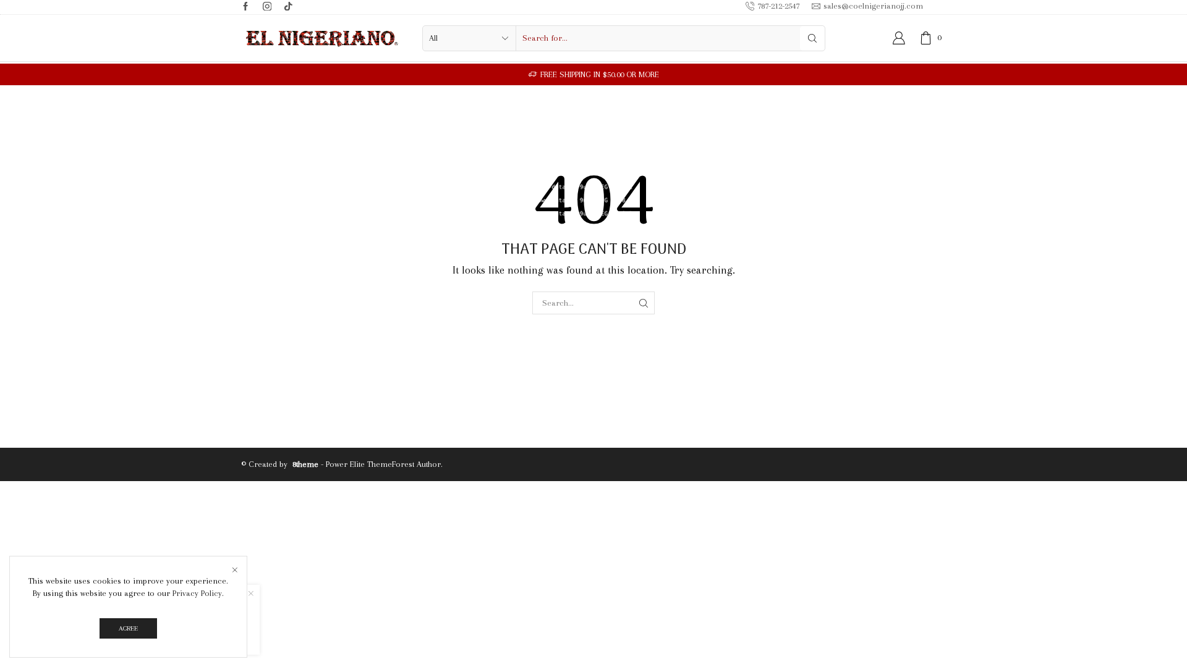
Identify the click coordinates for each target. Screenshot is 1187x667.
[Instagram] (267, 7)
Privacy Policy (197, 593)
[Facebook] (245, 7)
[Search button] (812, 38)
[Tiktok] (288, 7)
